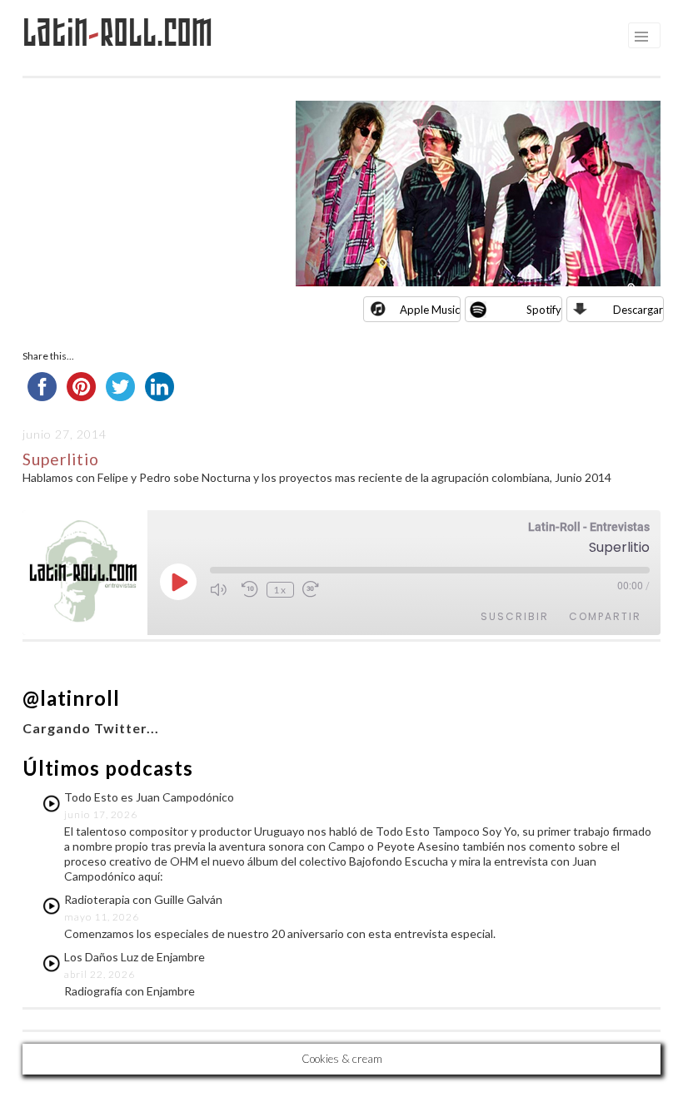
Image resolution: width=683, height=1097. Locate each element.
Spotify (543, 309)
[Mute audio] (221, 589)
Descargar (638, 309)
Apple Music (430, 309)
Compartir (605, 616)
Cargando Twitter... (90, 728)
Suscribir (515, 616)
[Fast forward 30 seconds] (314, 589)
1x (280, 589)
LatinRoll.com (117, 33)
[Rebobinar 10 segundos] (250, 589)
